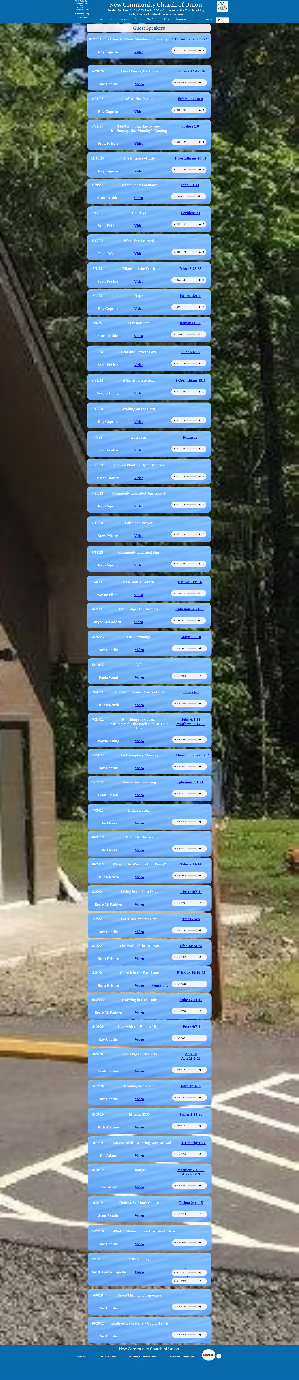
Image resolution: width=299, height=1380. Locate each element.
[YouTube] (208, 1354)
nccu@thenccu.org (82, 13)
